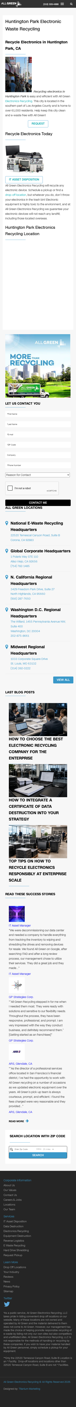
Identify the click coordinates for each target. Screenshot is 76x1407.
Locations (9, 1205)
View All (63, 680)
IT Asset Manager (20, 925)
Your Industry (11, 1272)
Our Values (10, 1190)
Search (38, 1155)
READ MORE (16, 1121)
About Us (9, 1185)
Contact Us (10, 1195)
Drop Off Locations (15, 1267)
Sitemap (8, 1291)
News (7, 1282)
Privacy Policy (11, 1286)
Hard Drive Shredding (16, 1250)
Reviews (8, 1277)
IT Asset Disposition (24, 179)
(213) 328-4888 (51, 4)
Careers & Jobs (13, 1200)
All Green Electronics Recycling (21, 1382)
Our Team (9, 1209)
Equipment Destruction (17, 1236)
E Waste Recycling (14, 1245)
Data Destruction (14, 1226)
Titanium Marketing (29, 1389)
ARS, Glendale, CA (20, 1064)
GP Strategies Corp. (21, 997)
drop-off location (15, 195)
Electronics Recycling (18, 101)
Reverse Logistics (14, 1241)
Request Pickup (13, 1255)
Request (38, 124)
